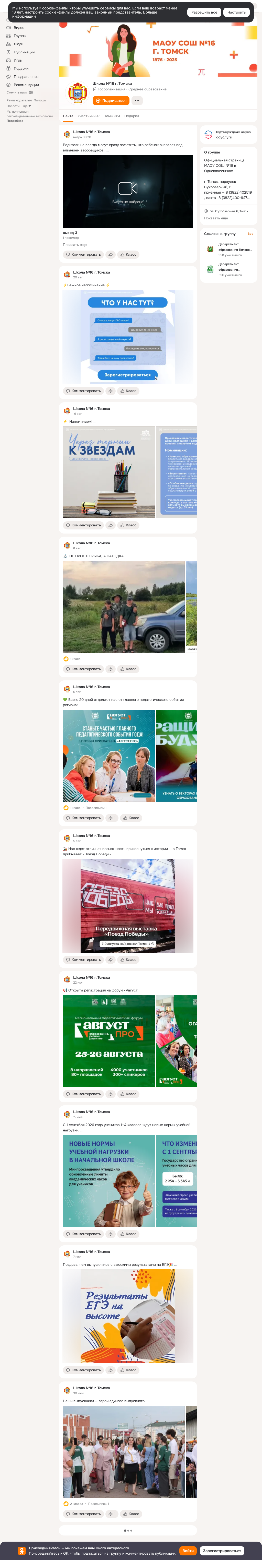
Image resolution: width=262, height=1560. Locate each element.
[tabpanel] (128, 823)
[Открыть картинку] (109, 472)
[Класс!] (66, 659)
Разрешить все (204, 12)
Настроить (236, 12)
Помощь (40, 100)
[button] (111, 100)
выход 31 (71, 232)
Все (250, 234)
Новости (13, 106)
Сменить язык (17, 92)
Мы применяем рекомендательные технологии (30, 116)
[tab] (68, 116)
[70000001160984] (67, 134)
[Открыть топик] (128, 147)
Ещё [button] (24, 106)
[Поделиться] (110, 255)
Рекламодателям (19, 100)
